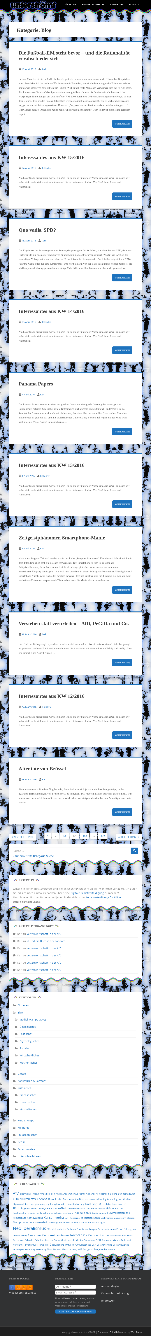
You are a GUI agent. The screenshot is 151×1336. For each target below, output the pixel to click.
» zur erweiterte (33, 856)
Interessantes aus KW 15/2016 (52, 157)
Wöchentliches (29, 1062)
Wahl (49, 1249)
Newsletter (117, 4)
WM (80, 1249)
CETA (33, 1199)
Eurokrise (106, 1204)
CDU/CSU (25, 1199)
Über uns (70, 4)
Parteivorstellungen (87, 1229)
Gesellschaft (78, 1208)
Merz (77, 1222)
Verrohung (41, 1249)
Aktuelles (23, 1005)
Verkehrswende (121, 1244)
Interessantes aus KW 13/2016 (52, 465)
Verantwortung (104, 1244)
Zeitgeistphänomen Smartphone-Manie (62, 538)
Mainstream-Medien (123, 1217)
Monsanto (85, 1222)
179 (103, 835)
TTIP (47, 1244)
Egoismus (108, 1199)
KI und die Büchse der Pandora (46, 941)
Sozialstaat (89, 1240)
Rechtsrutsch (97, 1235)
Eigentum (18, 1204)
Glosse (22, 1073)
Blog (20, 1012)
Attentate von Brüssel (42, 769)
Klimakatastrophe (120, 1212)
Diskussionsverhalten (91, 1199)
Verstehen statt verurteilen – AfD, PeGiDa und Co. (74, 623)
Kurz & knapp (26, 1120)
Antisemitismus (70, 1193)
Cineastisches (28, 1095)
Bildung (113, 1193)
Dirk (44, 634)
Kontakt (134, 4)
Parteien (71, 1229)
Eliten (26, 1204)
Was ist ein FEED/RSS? (22, 1292)
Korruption (86, 1217)
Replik (21, 1142)
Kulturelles (24, 1088)
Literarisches (27, 1102)
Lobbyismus (107, 1217)
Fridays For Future (48, 1208)
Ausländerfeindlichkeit (97, 1193)
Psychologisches (29, 1041)
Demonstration (70, 1199)
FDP (124, 1204)
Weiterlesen (122, 123)
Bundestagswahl (127, 1193)
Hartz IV (119, 1208)
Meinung (23, 1127)
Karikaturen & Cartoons (32, 1081)
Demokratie (55, 1199)
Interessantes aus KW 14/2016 (52, 311)
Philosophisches (28, 1135)
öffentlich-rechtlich (56, 1229)
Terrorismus (29, 1244)
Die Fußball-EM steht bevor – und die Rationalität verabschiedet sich (74, 55)
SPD (98, 1240)
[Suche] (134, 851)
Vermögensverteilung (24, 1249)
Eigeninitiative (122, 1199)
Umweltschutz (83, 1244)
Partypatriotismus (106, 1229)
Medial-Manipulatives (33, 1019)
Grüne (110, 1208)
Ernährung (91, 1204)
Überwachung (57, 1244)
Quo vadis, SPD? (37, 230)
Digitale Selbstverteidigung (87, 893)
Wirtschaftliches (29, 1055)
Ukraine (70, 1244)
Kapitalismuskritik (101, 1212)
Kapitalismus (83, 1212)
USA (94, 1244)
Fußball (62, 1208)
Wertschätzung (69, 1249)
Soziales (24, 1048)
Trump (40, 1244)
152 (85, 835)
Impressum (108, 1300)
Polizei (119, 1229)
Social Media (60, 1240)
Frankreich (32, 1208)
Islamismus (33, 1212)
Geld (69, 1208)
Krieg (96, 1217)
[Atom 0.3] (30, 1287)
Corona (42, 1199)
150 (64, 835)
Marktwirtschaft (39, 1222)
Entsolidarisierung (75, 1204)
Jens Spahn (68, 1212)
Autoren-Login (110, 1286)
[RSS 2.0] (18, 1287)
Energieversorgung (40, 1204)
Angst (59, 1193)
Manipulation (21, 1222)
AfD (16, 1193)
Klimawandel (35, 1217)
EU (99, 1204)
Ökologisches (28, 1026)
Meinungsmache (57, 1222)
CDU (16, 1199)
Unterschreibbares (29, 1156)
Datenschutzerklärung (74, 1298)
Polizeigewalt (130, 1229)
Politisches (26, 1034)
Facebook (117, 1204)
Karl (43, 69)
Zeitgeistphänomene (104, 1249)
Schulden (29, 1240)
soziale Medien (75, 1240)
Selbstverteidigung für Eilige (103, 897)
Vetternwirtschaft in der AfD (44, 934)
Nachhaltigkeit (99, 1222)
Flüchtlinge (20, 1208)
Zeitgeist (88, 1249)
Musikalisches (28, 1109)
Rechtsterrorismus (116, 1235)
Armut (82, 1193)
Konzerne (75, 1217)
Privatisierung (20, 1235)
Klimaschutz (19, 1217)
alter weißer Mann (29, 1193)
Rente (130, 1235)
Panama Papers (36, 384)
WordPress (136, 1332)
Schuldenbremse (44, 1240)
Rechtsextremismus (55, 1235)
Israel (43, 1212)
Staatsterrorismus (111, 1240)
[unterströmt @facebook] (12, 1287)
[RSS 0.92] (24, 1287)
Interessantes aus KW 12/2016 (52, 696)
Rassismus (34, 1235)
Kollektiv (46, 168)
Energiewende (57, 1204)
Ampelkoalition (47, 1193)
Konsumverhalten (56, 1217)
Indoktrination (20, 1212)
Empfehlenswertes (93, 4)
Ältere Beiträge (128, 837)
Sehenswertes (26, 1149)
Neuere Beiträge (23, 837)
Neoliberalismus (29, 1228)
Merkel (69, 1222)
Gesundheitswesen (95, 1208)
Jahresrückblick (54, 1212)
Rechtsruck (78, 1235)
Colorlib (113, 1332)
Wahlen (57, 1249)
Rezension (18, 1240)
